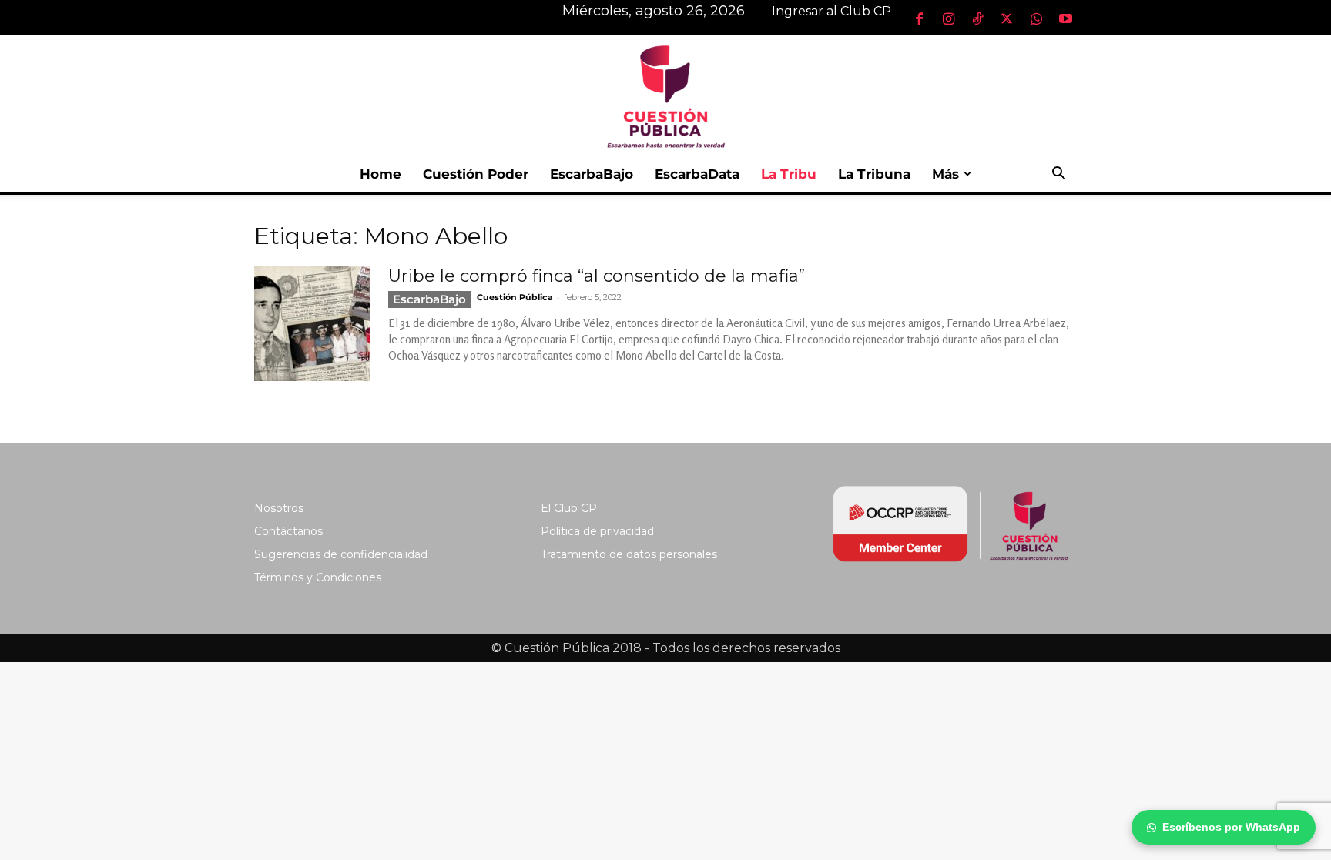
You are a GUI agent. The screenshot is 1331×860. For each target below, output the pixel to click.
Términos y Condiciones (317, 577)
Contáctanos (288, 531)
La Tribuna (874, 174)
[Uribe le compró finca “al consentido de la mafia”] (312, 323)
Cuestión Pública (515, 297)
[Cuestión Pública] (665, 95)
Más (945, 174)
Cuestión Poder (475, 174)
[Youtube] (1065, 18)
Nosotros (278, 508)
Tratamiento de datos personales (629, 554)
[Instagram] (948, 18)
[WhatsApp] (1036, 18)
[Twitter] (1006, 18)
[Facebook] (918, 18)
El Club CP (569, 508)
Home (380, 174)
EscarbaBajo (591, 174)
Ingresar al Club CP (831, 11)
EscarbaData (697, 174)
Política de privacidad (597, 531)
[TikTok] (977, 18)
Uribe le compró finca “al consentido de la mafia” (596, 276)
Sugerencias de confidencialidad (340, 554)
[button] (1058, 175)
